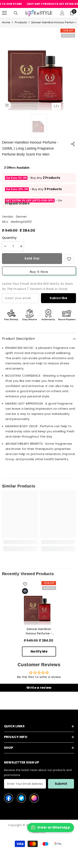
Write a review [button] (38, 687)
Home (6, 22)
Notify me (39, 651)
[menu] (4, 13)
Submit (61, 783)
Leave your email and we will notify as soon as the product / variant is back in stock (37, 286)
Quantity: (9, 238)
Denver (21, 216)
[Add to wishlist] (69, 259)
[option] (39, 73)
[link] (20, 542)
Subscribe (58, 298)
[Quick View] (25, 591)
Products (21, 22)
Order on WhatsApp (53, 827)
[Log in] (62, 13)
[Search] (15, 13)
